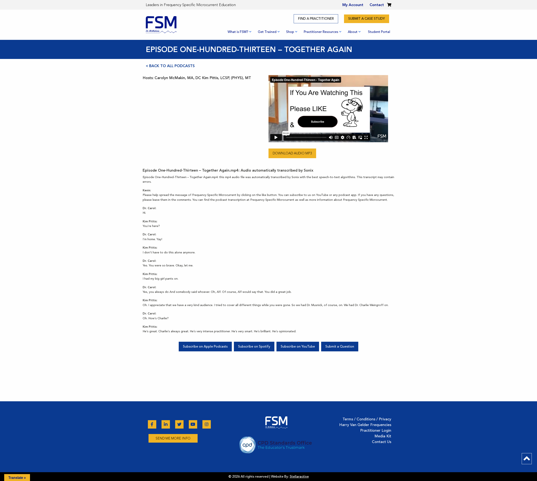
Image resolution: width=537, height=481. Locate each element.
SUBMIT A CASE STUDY (366, 19)
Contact (377, 5)
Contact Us (381, 441)
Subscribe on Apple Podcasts (205, 346)
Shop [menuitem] (290, 32)
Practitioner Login (375, 430)
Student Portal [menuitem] (379, 32)
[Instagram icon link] (206, 424)
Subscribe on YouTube (298, 346)
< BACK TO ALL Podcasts (170, 66)
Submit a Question (339, 346)
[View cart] (389, 5)
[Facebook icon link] (152, 424)
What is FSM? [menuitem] (238, 32)
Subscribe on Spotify (254, 346)
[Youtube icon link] (193, 424)
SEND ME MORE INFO (173, 438)
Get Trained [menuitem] (267, 32)
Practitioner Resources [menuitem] (321, 32)
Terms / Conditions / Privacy (367, 419)
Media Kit (382, 436)
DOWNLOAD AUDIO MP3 (292, 153)
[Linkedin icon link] (166, 424)
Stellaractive (299, 476)
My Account (352, 5)
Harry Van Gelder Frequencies (365, 424)
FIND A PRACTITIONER (316, 19)
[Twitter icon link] (180, 424)
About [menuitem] (352, 32)
